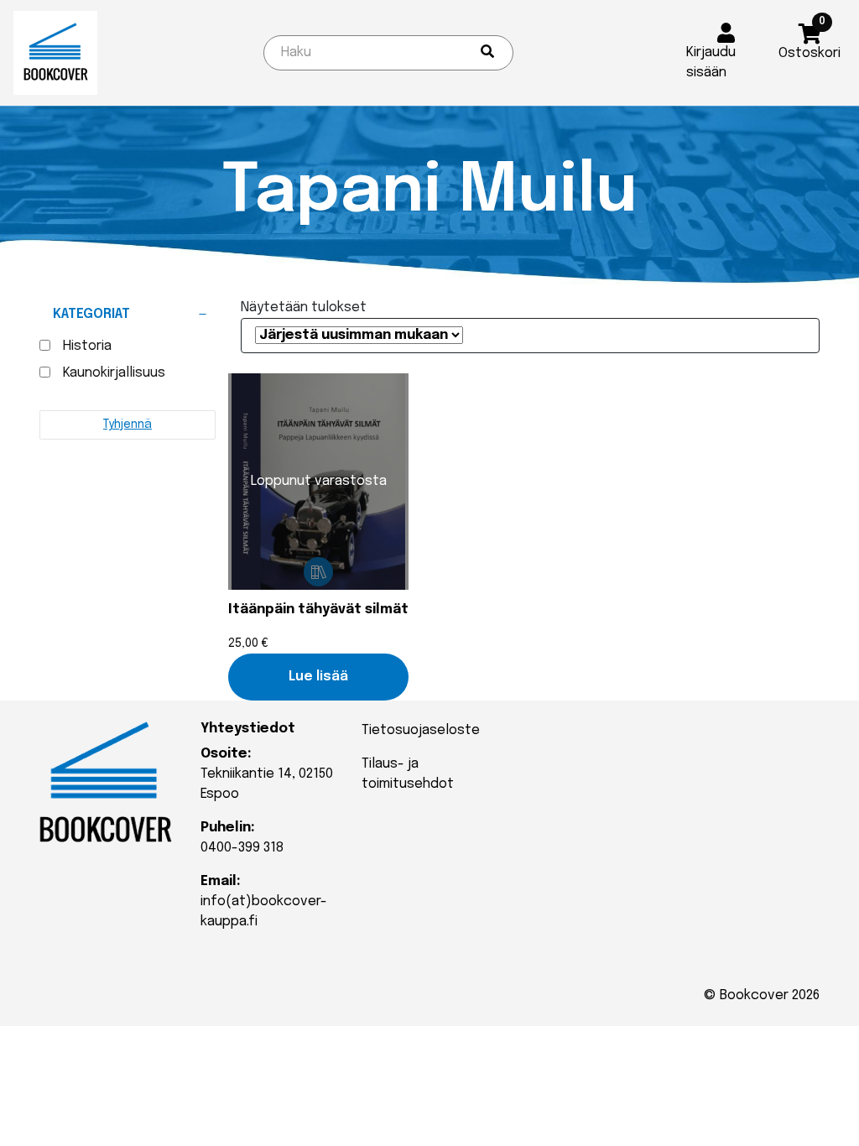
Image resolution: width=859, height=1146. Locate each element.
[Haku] (487, 52)
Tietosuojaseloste (421, 730)
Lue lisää (318, 676)
